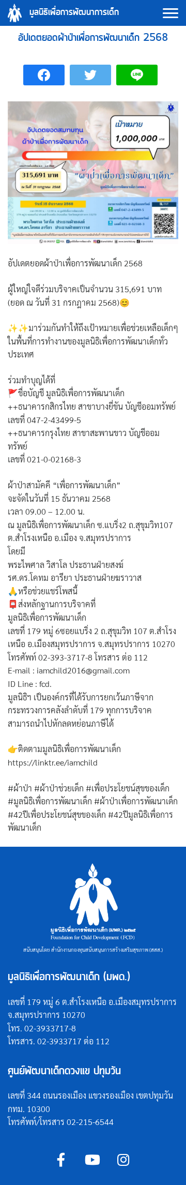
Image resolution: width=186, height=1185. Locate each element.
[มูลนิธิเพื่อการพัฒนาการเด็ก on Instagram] (123, 1160)
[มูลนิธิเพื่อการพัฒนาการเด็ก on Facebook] (61, 1160)
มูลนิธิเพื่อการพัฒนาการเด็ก (74, 13)
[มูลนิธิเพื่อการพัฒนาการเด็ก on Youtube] (92, 1160)
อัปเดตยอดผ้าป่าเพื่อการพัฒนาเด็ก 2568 (93, 38)
